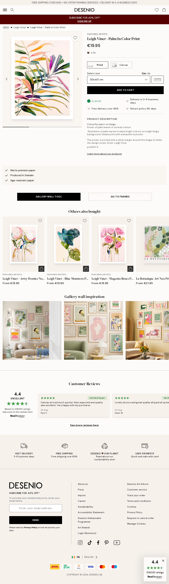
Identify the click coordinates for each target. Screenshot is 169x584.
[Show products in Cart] (164, 10)
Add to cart (125, 89)
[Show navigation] (5, 10)
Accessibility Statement (91, 512)
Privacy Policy (30, 527)
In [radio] (149, 73)
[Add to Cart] (41, 269)
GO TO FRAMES (120, 196)
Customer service (137, 489)
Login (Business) (87, 533)
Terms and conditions (139, 501)
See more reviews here (84, 425)
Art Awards (84, 527)
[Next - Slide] (78, 79)
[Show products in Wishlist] (156, 10)
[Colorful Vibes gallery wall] (93, 330)
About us (83, 484)
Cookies (131, 506)
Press (81, 489)
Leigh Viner (20, 27)
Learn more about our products (104, 153)
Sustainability (85, 506)
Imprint (82, 495)
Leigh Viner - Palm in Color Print (48, 27)
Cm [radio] (144, 73)
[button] (158, 80)
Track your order (136, 495)
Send (35, 520)
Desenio (94, 574)
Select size (93, 73)
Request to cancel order (140, 518)
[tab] (16, 126)
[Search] (12, 10)
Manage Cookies (136, 523)
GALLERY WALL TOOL (49, 196)
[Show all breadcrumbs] (6, 27)
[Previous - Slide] (6, 79)
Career (82, 501)
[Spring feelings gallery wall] (32, 330)
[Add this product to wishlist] (75, 37)
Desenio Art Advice (137, 484)
